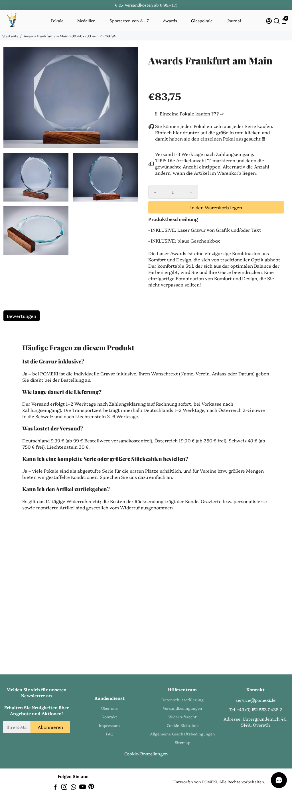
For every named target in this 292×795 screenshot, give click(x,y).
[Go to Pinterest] (91, 787)
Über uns (109, 708)
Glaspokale (201, 20)
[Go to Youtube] (82, 787)
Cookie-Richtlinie (182, 725)
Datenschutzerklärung (182, 699)
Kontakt (109, 716)
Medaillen (86, 20)
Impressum (109, 725)
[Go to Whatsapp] (73, 787)
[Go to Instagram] (64, 787)
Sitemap (182, 742)
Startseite (10, 35)
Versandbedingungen (182, 708)
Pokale (57, 20)
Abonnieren (50, 727)
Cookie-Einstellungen (146, 754)
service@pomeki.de (255, 700)
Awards (170, 20)
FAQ (109, 733)
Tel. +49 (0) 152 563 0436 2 (255, 709)
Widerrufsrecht (182, 716)
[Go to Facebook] (55, 787)
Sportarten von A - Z (129, 20)
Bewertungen (21, 316)
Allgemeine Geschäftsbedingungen (182, 733)
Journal (233, 20)
